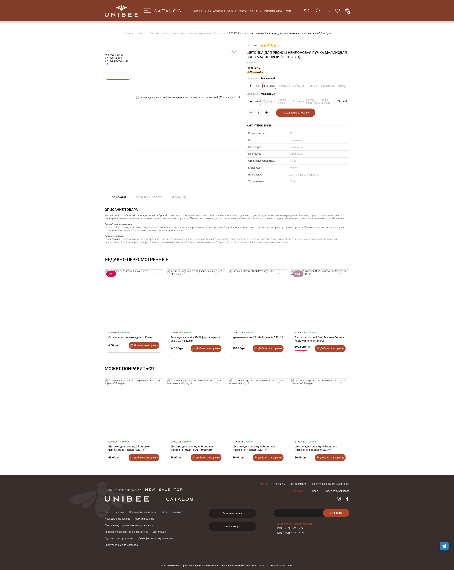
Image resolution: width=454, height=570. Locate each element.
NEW (150, 489)
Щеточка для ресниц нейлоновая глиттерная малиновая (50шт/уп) (191, 448)
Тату (164, 512)
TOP (178, 489)
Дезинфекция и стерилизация (156, 538)
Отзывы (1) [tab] (178, 197)
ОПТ (288, 10)
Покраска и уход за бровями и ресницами (129, 525)
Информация (298, 483)
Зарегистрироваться (337, 491)
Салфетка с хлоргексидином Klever (130, 337)
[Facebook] (347, 499)
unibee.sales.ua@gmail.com (294, 524)
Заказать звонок (233, 513)
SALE (164, 489)
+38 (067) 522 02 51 (290, 528)
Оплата (231, 10)
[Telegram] (444, 546)
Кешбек (243, 10)
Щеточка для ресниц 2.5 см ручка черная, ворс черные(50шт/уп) (129, 448)
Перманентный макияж (143, 512)
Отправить (336, 512)
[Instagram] (339, 499)
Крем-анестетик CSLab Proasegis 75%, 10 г (257, 339)
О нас (207, 10)
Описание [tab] (119, 197)
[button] (118, 66)
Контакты (256, 10)
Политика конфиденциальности (330, 483)
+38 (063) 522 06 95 (290, 533)
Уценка (120, 512)
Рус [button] (306, 11)
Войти (315, 491)
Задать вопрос (232, 526)
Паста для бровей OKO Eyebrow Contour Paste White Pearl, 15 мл (319, 339)
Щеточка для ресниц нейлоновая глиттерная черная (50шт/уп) (253, 448)
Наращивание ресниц (117, 518)
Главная (197, 10)
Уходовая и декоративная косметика (126, 531)
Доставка (219, 10)
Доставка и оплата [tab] (148, 197)
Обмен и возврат (274, 10)
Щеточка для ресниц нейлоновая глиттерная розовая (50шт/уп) (316, 448)
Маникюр (177, 512)
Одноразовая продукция (119, 538)
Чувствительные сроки (123, 489)
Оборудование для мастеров (121, 545)
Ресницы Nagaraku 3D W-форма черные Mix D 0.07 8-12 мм (195, 339)
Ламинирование (144, 518)
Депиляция (159, 531)
